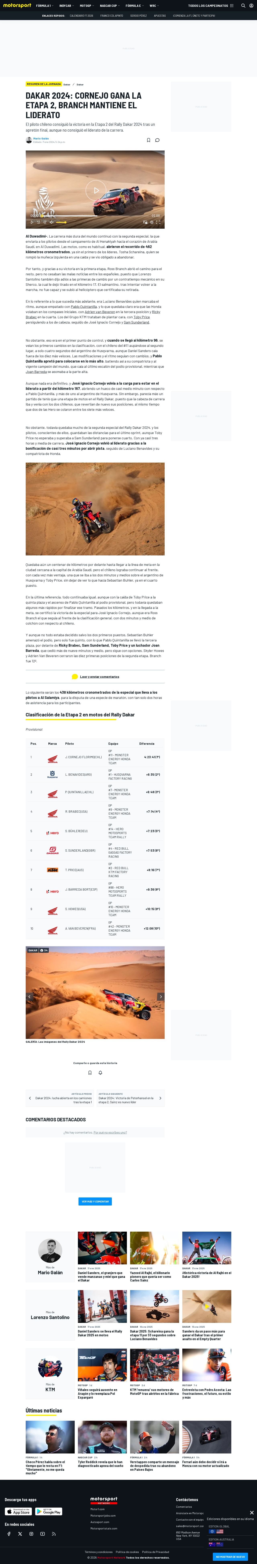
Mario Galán (41, 138)
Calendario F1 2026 (81, 15)
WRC (153, 5)
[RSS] (54, 1534)
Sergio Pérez (138, 15)
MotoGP (85, 5)
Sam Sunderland (136, 322)
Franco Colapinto (111, 15)
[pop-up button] (152, 222)
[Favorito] (149, 140)
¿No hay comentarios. (95, 1132)
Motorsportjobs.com (103, 1515)
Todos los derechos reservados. (148, 1557)
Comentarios (184, 1506)
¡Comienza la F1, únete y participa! (194, 15)
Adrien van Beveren (100, 311)
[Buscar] (243, 6)
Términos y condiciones (99, 1552)
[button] (96, 190)
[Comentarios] (159, 140)
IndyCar (65, 5)
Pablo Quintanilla (84, 306)
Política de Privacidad (155, 1552)
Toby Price (142, 317)
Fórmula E (133, 5)
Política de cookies (127, 1552)
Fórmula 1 (43, 5)
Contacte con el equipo (190, 1519)
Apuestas (160, 15)
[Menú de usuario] (251, 6)
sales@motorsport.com (190, 1526)
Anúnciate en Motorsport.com (194, 1513)
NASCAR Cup (108, 5)
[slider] (95, 215)
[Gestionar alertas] (100, 1073)
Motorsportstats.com (104, 1528)
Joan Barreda (36, 371)
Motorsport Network (111, 1557)
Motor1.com (98, 1509)
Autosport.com (100, 1522)
